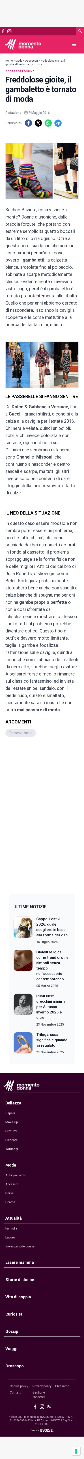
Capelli (10, 1113)
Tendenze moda (20, 733)
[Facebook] (3, 31)
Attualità (13, 1218)
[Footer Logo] (42, 1086)
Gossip (11, 1331)
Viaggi (11, 1348)
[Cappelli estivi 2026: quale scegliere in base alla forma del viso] (23, 930)
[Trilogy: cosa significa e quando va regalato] (23, 1043)
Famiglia (11, 1228)
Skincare (11, 1140)
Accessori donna (20, 71)
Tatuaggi (11, 1149)
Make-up (11, 1122)
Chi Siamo (62, 1386)
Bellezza (13, 1103)
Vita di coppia (18, 1296)
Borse (9, 1193)
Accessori (31, 60)
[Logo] (23, 44)
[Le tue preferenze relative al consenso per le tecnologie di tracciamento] (76, 1451)
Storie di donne (19, 1279)
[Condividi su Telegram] (58, 123)
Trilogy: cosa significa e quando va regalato (51, 1040)
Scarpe (10, 1202)
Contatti (15, 1392)
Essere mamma (19, 1262)
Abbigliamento (15, 1175)
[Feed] (49, 1407)
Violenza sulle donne (19, 1246)
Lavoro (10, 1237)
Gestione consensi (38, 1395)
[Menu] (74, 44)
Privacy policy (42, 1386)
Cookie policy (19, 1386)
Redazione (13, 113)
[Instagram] (9, 31)
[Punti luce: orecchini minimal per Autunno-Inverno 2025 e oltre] (23, 1010)
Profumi (11, 1131)
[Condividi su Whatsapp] (48, 123)
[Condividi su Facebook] (28, 123)
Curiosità (13, 1314)
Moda (18, 60)
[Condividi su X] (38, 123)
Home (9, 60)
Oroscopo (14, 1366)
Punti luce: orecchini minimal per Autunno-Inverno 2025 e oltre (51, 1007)
